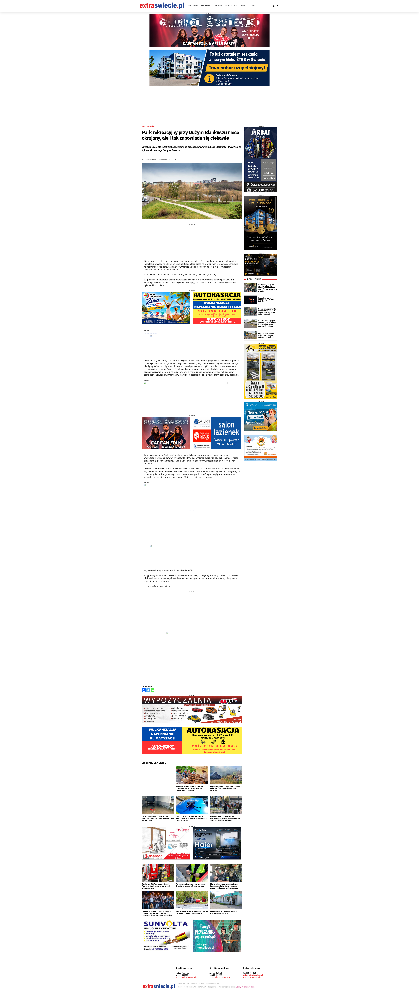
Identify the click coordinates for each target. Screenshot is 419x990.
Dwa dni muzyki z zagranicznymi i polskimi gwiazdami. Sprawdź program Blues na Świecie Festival (157, 913)
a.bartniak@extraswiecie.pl (220, 977)
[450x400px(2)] (260, 416)
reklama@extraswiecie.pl (252, 977)
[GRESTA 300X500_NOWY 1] (260, 371)
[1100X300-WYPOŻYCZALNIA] (192, 709)
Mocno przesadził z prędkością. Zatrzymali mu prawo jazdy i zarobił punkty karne (191, 818)
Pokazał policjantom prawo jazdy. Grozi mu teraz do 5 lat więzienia (190, 885)
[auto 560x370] (217, 308)
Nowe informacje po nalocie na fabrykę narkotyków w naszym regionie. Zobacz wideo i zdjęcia (224, 886)
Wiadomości (148, 126)
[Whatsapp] (152, 690)
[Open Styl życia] (223, 6)
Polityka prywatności (195, 983)
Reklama (192, 510)
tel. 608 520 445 (216, 975)
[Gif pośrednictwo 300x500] (260, 223)
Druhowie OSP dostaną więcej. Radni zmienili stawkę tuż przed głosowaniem (156, 886)
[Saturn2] (217, 433)
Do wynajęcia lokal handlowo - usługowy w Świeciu (223, 912)
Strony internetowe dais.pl (246, 987)
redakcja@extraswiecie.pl (253, 975)
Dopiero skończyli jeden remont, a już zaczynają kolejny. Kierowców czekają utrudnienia (267, 323)
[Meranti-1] (166, 843)
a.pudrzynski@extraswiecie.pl (187, 977)
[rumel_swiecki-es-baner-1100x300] (209, 30)
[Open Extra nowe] (211, 6)
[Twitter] (148, 690)
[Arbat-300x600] (260, 159)
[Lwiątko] (260, 448)
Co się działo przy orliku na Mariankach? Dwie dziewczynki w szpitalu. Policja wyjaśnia (225, 818)
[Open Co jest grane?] (238, 6)
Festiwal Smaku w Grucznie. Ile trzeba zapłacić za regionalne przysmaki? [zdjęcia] (189, 788)
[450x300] (217, 843)
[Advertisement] (209, 105)
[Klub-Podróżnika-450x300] (166, 308)
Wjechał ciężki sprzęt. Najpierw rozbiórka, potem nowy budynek (266, 335)
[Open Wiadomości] (199, 6)
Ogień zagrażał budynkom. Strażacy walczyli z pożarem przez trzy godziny (226, 788)
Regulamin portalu (211, 983)
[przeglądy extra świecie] (260, 265)
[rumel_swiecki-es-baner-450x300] (166, 433)
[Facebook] (144, 690)
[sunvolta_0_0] (166, 936)
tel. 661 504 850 (182, 975)
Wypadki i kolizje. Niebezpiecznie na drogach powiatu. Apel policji (192, 912)
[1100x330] (209, 68)
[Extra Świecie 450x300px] (217, 936)
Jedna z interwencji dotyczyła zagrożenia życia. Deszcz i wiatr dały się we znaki (158, 818)
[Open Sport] (246, 6)
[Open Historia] (257, 6)
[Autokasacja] (192, 740)
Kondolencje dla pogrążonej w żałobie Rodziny (266, 299)
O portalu (181, 983)
